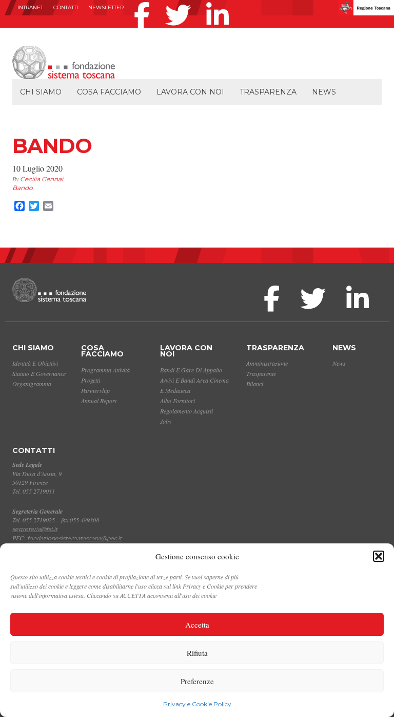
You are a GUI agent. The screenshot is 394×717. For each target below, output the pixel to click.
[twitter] (180, 2)
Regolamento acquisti (186, 411)
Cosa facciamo (109, 92)
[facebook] (144, 2)
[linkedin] (220, 2)
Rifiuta (197, 653)
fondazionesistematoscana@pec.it (74, 538)
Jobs (165, 421)
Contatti (65, 7)
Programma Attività (105, 370)
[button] (378, 556)
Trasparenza (268, 92)
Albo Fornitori (177, 401)
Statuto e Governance (39, 373)
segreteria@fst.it (34, 529)
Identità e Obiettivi (35, 363)
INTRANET (30, 7)
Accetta (197, 624)
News (324, 92)
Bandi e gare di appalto (191, 370)
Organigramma (31, 384)
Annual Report (98, 401)
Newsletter (106, 7)
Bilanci (254, 384)
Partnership (95, 390)
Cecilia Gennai (41, 179)
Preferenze (197, 681)
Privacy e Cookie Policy (197, 704)
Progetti (90, 380)
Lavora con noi (190, 92)
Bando (22, 188)
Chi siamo (41, 92)
